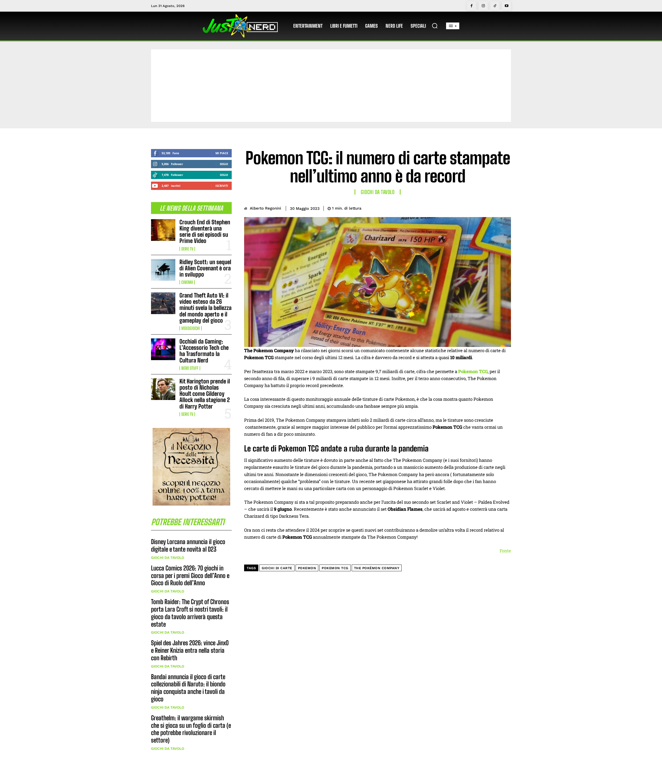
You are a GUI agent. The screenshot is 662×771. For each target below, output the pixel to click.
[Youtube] (506, 5)
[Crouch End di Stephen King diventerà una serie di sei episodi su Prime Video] (163, 230)
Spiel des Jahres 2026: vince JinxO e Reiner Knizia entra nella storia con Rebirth (190, 650)
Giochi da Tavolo (167, 557)
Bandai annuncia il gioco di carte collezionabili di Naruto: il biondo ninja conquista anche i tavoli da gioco (188, 688)
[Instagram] (483, 5)
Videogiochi (190, 328)
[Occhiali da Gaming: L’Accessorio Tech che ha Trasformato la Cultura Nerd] (163, 349)
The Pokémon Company (377, 568)
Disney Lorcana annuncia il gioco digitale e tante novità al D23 (188, 545)
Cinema (187, 282)
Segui (224, 164)
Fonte (505, 551)
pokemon (307, 568)
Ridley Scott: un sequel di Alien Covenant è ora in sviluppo (205, 268)
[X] (469, 207)
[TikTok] (494, 5)
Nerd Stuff (189, 368)
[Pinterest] (481, 207)
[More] (505, 207)
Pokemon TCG (335, 568)
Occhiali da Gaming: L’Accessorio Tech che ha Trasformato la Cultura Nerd (204, 351)
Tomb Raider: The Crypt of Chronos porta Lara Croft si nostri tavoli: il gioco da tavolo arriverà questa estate (190, 613)
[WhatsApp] (493, 207)
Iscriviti (221, 186)
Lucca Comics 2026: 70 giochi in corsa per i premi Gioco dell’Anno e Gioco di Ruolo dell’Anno (190, 575)
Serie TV (187, 249)
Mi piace (221, 153)
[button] (434, 25)
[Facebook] (471, 5)
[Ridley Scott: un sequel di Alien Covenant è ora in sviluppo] (163, 270)
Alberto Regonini (265, 208)
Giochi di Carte (277, 568)
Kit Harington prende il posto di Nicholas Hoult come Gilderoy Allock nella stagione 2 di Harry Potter (204, 394)
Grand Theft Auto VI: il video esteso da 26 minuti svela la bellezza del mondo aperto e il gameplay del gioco (205, 308)
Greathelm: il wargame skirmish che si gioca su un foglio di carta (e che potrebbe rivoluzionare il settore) (191, 729)
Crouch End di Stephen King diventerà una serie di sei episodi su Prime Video (204, 231)
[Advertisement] (331, 85)
